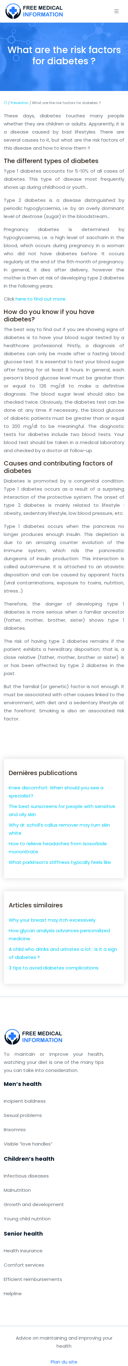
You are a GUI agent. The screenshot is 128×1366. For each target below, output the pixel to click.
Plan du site (64, 1362)
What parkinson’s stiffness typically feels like (60, 862)
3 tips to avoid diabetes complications (53, 967)
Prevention (20, 102)
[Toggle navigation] (116, 11)
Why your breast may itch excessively (52, 920)
